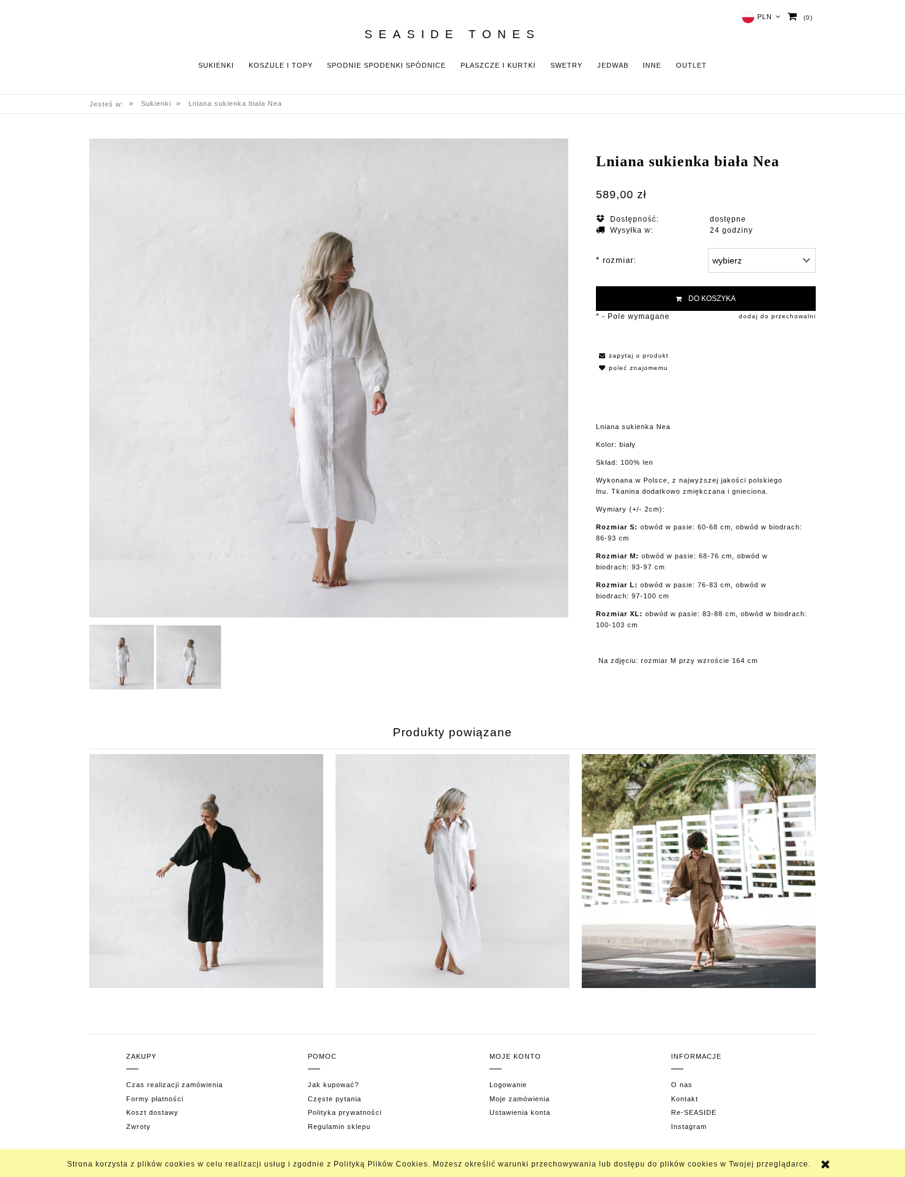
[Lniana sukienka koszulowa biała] (452, 871)
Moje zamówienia (519, 1099)
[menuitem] (216, 65)
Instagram (689, 1126)
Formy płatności (154, 1099)
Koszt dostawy (152, 1112)
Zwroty (138, 1126)
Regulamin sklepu (339, 1126)
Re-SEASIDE (694, 1112)
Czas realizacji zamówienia (174, 1084)
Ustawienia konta (519, 1112)
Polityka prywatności (345, 1112)
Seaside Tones (452, 34)
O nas (682, 1084)
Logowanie (508, 1084)
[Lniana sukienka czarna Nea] (206, 871)
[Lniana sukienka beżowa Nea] (699, 871)
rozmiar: (616, 260)
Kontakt (684, 1099)
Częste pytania (334, 1099)
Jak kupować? (333, 1084)
